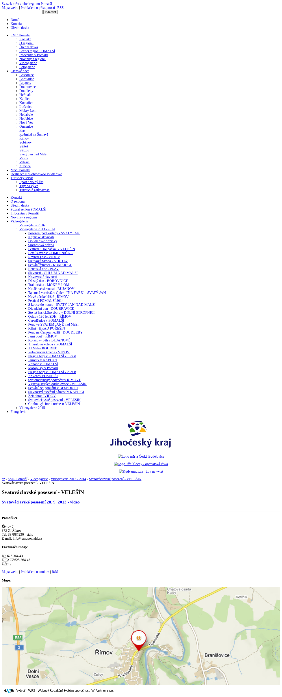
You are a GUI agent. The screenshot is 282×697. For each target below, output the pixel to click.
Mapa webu (10, 7)
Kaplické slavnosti (41, 237)
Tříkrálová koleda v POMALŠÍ (50, 344)
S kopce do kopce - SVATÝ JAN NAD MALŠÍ (61, 304)
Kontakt (16, 24)
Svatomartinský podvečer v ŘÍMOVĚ (54, 380)
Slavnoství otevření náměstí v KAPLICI (56, 392)
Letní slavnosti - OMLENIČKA (50, 253)
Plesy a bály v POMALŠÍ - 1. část (52, 356)
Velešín (24, 162)
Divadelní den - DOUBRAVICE (51, 308)
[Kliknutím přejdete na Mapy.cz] (141, 684)
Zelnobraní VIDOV (42, 396)
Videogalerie (28, 63)
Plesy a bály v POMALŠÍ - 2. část (52, 372)
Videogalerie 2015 (32, 408)
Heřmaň (25, 95)
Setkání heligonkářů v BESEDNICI (53, 388)
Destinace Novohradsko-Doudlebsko (36, 174)
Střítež (23, 146)
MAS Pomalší (20, 170)
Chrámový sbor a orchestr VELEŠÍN (54, 404)
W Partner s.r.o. (102, 691)
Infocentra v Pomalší (33, 55)
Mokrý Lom (27, 110)
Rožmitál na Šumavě (33, 134)
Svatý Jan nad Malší (33, 154)
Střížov (24, 150)
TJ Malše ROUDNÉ (42, 348)
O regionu (26, 43)
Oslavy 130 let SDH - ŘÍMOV (49, 316)
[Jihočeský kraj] (141, 449)
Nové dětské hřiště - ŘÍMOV (48, 296)
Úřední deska (20, 28)
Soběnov (25, 142)
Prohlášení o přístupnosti (38, 7)
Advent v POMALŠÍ (43, 376)
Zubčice (25, 166)
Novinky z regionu (32, 59)
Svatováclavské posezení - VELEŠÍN (54, 400)
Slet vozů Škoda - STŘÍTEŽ (48, 261)
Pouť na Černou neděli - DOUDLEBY (55, 332)
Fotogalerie (27, 67)
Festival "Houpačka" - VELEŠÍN (51, 249)
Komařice (26, 102)
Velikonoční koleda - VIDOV (49, 352)
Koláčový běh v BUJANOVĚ (49, 340)
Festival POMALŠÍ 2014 (45, 300)
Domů (15, 20)
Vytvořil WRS (25, 691)
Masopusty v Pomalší (43, 368)
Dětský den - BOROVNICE (48, 281)
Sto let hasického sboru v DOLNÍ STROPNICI (61, 312)
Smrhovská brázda (41, 245)
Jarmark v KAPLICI (42, 360)
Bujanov (25, 83)
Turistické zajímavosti (34, 190)
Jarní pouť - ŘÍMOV (42, 336)
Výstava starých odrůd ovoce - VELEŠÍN (57, 384)
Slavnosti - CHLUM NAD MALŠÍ (53, 273)
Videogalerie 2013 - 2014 (37, 229)
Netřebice (26, 118)
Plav (22, 130)
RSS (60, 7)
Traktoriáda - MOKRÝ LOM (48, 285)
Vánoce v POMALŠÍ (43, 364)
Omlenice (26, 126)
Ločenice (25, 106)
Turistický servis (22, 178)
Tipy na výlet (28, 186)
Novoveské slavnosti (42, 277)
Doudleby (26, 91)
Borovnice (26, 79)
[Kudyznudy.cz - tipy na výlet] (141, 471)
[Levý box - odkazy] (141, 456)
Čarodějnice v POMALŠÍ (46, 320)
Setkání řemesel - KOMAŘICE (50, 265)
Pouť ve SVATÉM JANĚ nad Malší (53, 324)
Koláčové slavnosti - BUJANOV (51, 289)
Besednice (26, 75)
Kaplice (24, 99)
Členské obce (20, 71)
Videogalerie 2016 (32, 225)
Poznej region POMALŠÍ (37, 51)
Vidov (23, 158)
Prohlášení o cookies (35, 572)
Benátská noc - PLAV (43, 269)
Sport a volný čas (31, 182)
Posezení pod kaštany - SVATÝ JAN (54, 233)
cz (3, 479)
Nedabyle (26, 114)
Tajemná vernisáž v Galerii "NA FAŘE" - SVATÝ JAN (67, 292)
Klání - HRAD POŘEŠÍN (46, 328)
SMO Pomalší (20, 35)
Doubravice (27, 87)
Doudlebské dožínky (42, 241)
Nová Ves (26, 122)
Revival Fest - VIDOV (44, 257)
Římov (24, 138)
